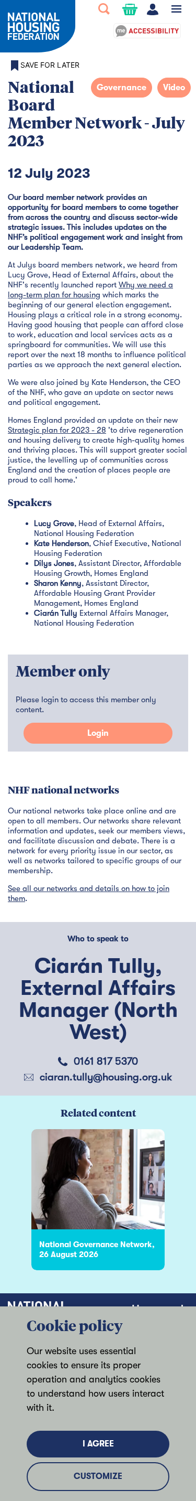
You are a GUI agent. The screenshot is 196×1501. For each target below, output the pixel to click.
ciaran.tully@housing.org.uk (106, 1077)
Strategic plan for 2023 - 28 (57, 430)
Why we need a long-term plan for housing (90, 289)
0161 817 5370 (106, 1061)
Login (98, 733)
